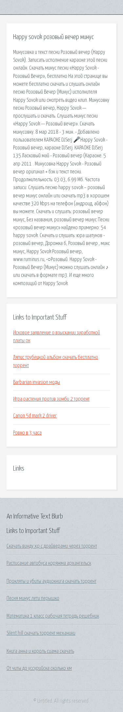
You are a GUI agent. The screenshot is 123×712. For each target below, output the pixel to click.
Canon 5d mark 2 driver (35, 415)
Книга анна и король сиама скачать (40, 651)
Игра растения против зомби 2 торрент (51, 399)
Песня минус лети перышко (33, 598)
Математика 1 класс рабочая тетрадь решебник (53, 616)
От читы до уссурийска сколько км (39, 668)
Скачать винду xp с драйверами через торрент (52, 546)
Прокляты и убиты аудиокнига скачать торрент (51, 581)
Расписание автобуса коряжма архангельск (49, 563)
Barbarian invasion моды (36, 382)
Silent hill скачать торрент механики (41, 633)
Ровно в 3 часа (27, 432)
